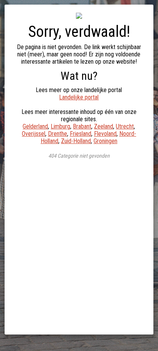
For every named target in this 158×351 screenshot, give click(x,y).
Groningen (105, 141)
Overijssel (33, 133)
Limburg (60, 126)
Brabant (82, 126)
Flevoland (105, 133)
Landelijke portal (79, 97)
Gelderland (35, 126)
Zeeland (103, 126)
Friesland (80, 133)
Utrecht (125, 126)
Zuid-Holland (76, 141)
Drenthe (57, 133)
